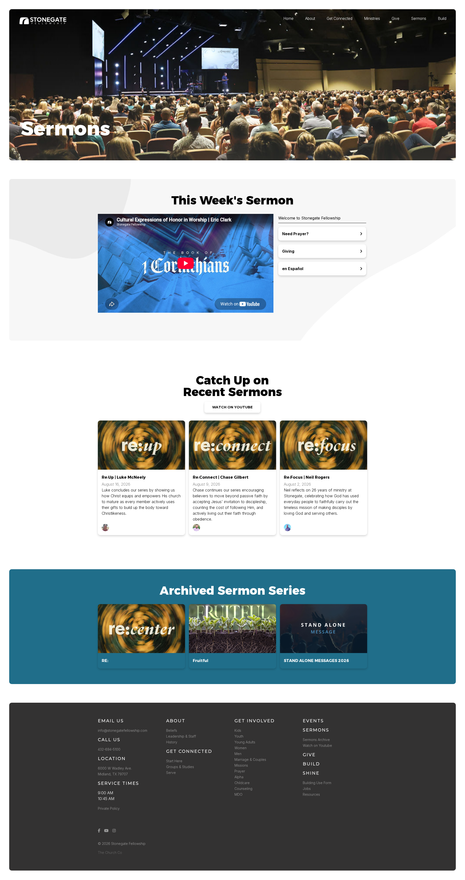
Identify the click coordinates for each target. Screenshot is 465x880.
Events (313, 721)
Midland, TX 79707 (113, 774)
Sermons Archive (316, 740)
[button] (141, 636)
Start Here (174, 761)
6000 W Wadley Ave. (115, 768)
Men (237, 754)
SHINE (311, 773)
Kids (237, 730)
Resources (311, 794)
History (171, 742)
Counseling (243, 789)
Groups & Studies (180, 767)
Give (309, 754)
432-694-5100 (110, 749)
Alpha (238, 777)
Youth (238, 736)
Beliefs (171, 730)
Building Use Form (317, 783)
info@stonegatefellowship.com (122, 730)
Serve (171, 773)
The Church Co (110, 852)
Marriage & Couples (250, 759)
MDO (238, 794)
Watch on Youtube (317, 745)
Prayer (239, 771)
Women (240, 748)
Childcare (242, 783)
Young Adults (244, 742)
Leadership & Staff (181, 736)
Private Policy (109, 808)
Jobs (307, 789)
